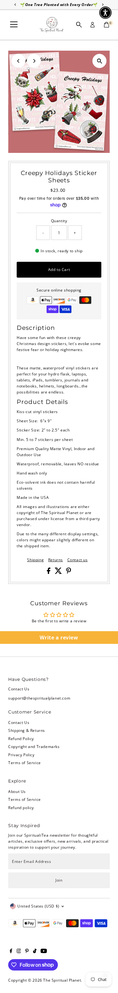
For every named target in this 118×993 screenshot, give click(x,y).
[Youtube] (43, 951)
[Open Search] (79, 25)
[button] (105, 12)
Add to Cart (59, 269)
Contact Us (18, 722)
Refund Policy (21, 738)
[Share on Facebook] (49, 572)
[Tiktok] (34, 951)
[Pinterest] (27, 951)
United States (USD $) (38, 905)
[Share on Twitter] (59, 572)
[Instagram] (19, 951)
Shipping (35, 560)
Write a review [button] (59, 637)
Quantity (59, 220)
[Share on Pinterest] (68, 572)
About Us (17, 791)
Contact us (77, 560)
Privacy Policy (21, 754)
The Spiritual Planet (62, 980)
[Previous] (18, 61)
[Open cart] (106, 25)
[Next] (34, 61)
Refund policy (21, 807)
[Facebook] (11, 951)
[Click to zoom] (100, 61)
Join (58, 880)
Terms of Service (24, 762)
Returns (55, 560)
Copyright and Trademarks (33, 746)
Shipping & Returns (26, 730)
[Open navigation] (14, 25)
